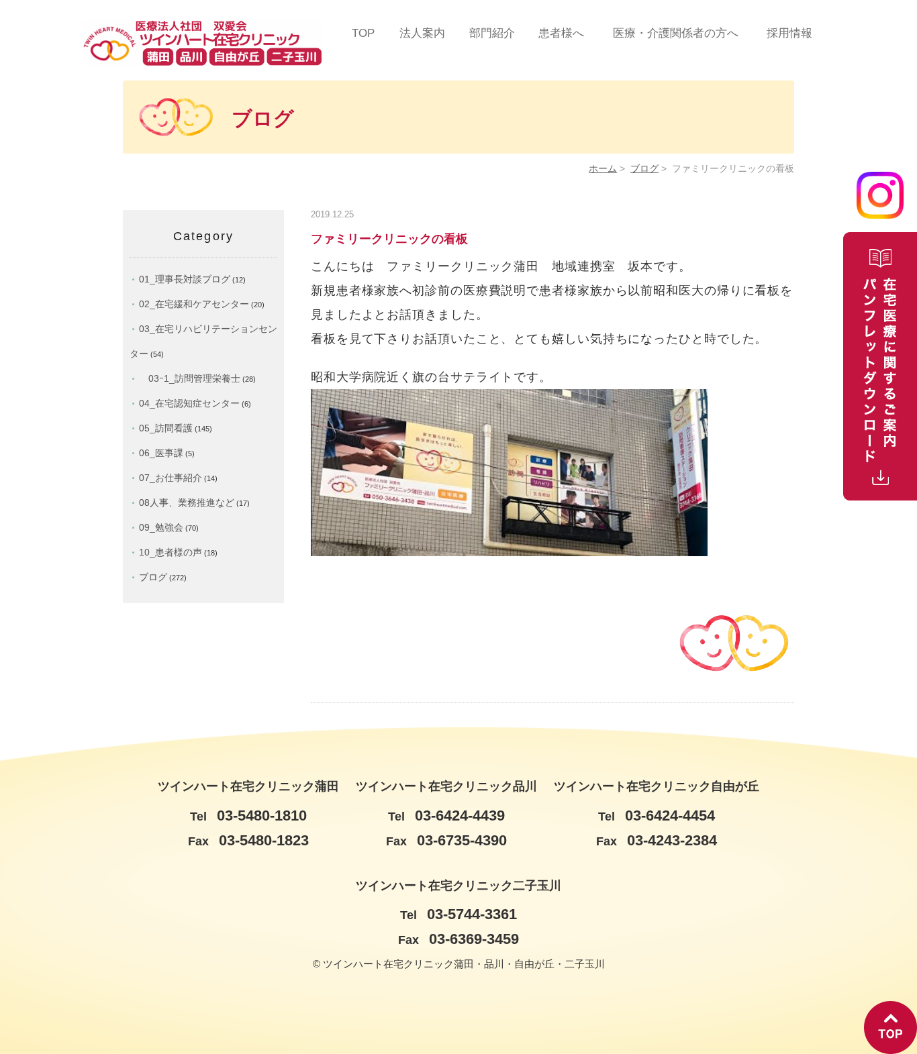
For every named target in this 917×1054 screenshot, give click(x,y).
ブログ (644, 169)
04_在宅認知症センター (189, 403)
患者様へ (561, 33)
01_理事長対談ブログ (184, 279)
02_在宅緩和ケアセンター (194, 304)
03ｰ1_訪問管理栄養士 (189, 378)
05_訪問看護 (166, 428)
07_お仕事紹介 (170, 477)
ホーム (603, 169)
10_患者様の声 (170, 552)
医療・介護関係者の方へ (675, 33)
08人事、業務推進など (186, 502)
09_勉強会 (161, 527)
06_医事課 (161, 452)
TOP (363, 33)
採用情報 (789, 33)
